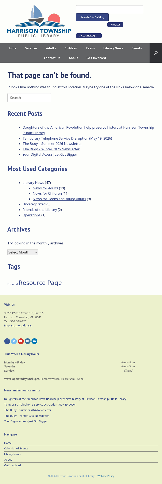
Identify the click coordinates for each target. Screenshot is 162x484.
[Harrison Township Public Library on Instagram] (28, 341)
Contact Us (52, 58)
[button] (156, 53)
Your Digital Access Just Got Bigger (50, 154)
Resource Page (40, 282)
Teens (90, 48)
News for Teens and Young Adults (59, 199)
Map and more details (18, 325)
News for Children (47, 193)
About (73, 58)
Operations (31, 215)
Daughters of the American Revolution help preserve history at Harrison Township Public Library (65, 399)
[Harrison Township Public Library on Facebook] (7, 341)
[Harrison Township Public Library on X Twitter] (14, 341)
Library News (113, 48)
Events (137, 48)
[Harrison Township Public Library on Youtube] (21, 341)
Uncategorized (34, 204)
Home (12, 48)
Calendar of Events (16, 448)
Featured (12, 284)
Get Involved (96, 58)
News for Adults (45, 188)
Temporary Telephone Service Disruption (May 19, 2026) (67, 138)
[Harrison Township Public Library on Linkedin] (34, 341)
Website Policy (105, 475)
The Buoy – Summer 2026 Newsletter (52, 143)
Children (71, 48)
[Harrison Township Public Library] (39, 21)
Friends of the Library (40, 209)
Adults (51, 48)
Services (31, 48)
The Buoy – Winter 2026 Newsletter (51, 149)
